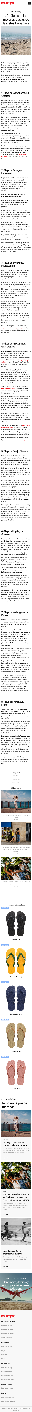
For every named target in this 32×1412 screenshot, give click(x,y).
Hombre (4, 1355)
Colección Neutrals (7, 1379)
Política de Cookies (7, 1397)
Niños (3, 1358)
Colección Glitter (6, 1372)
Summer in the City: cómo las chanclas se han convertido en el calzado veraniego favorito (16, 849)
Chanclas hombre (7, 1330)
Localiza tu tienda (7, 1388)
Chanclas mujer (6, 1326)
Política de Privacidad (8, 1401)
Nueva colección (6, 1347)
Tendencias (16, 779)
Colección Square (7, 1375)
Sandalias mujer (6, 1337)
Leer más (16, 819)
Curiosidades (16, 783)
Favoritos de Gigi (6, 1368)
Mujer (3, 1351)
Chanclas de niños (7, 1334)
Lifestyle (16, 776)
